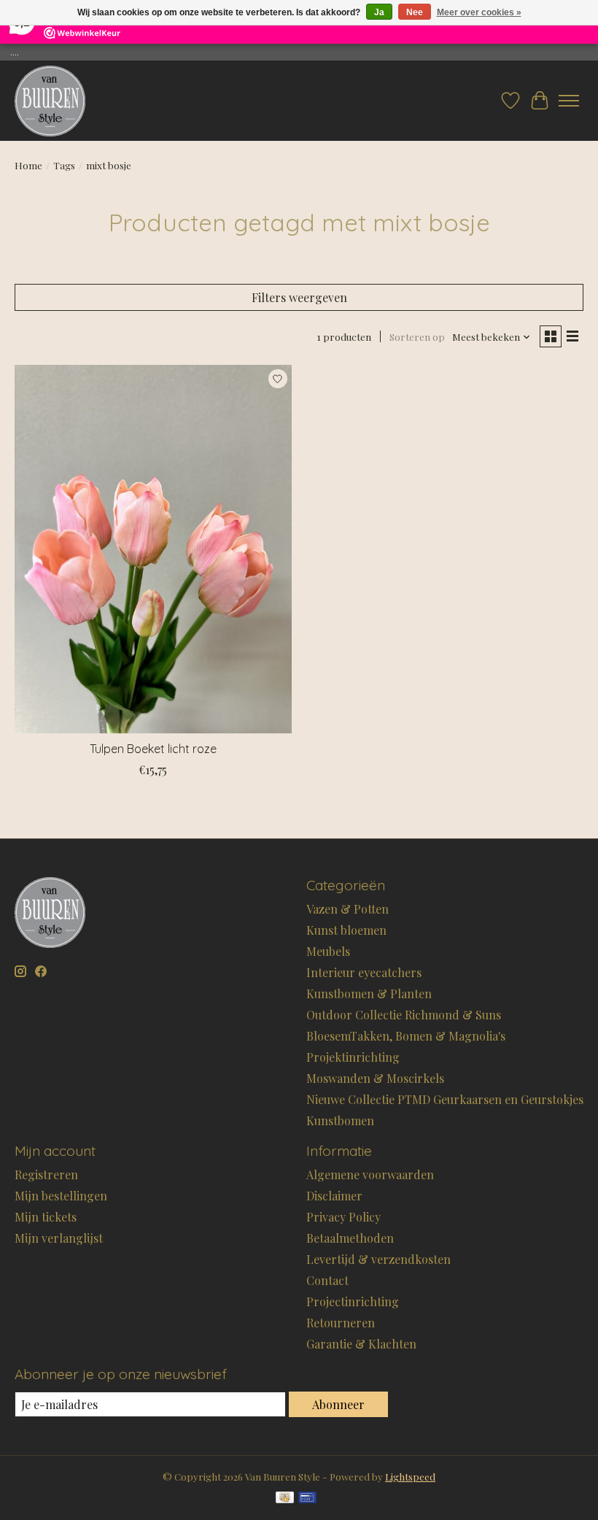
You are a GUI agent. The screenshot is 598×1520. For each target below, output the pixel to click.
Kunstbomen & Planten (369, 993)
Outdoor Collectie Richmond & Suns (403, 1014)
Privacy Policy (343, 1216)
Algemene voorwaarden (370, 1174)
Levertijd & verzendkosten (378, 1259)
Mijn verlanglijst (59, 1238)
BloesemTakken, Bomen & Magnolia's (405, 1035)
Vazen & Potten (347, 909)
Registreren (46, 1174)
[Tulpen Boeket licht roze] (153, 549)
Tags (64, 165)
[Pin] (307, 1498)
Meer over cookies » (479, 12)
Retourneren (340, 1322)
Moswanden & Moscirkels (375, 1078)
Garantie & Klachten (361, 1343)
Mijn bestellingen (61, 1195)
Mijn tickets (46, 1216)
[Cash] (285, 1498)
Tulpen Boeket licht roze (153, 748)
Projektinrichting (353, 1057)
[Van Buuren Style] (50, 100)
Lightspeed (410, 1476)
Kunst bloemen (346, 930)
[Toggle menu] (568, 100)
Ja (379, 12)
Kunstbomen (340, 1120)
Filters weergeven (299, 297)
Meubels (328, 951)
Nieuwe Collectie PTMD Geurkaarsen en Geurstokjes (444, 1099)
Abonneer (338, 1404)
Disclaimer (334, 1195)
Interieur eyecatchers (364, 972)
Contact (327, 1280)
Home (28, 165)
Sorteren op (417, 337)
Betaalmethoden (350, 1238)
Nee (414, 12)
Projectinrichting (352, 1301)
